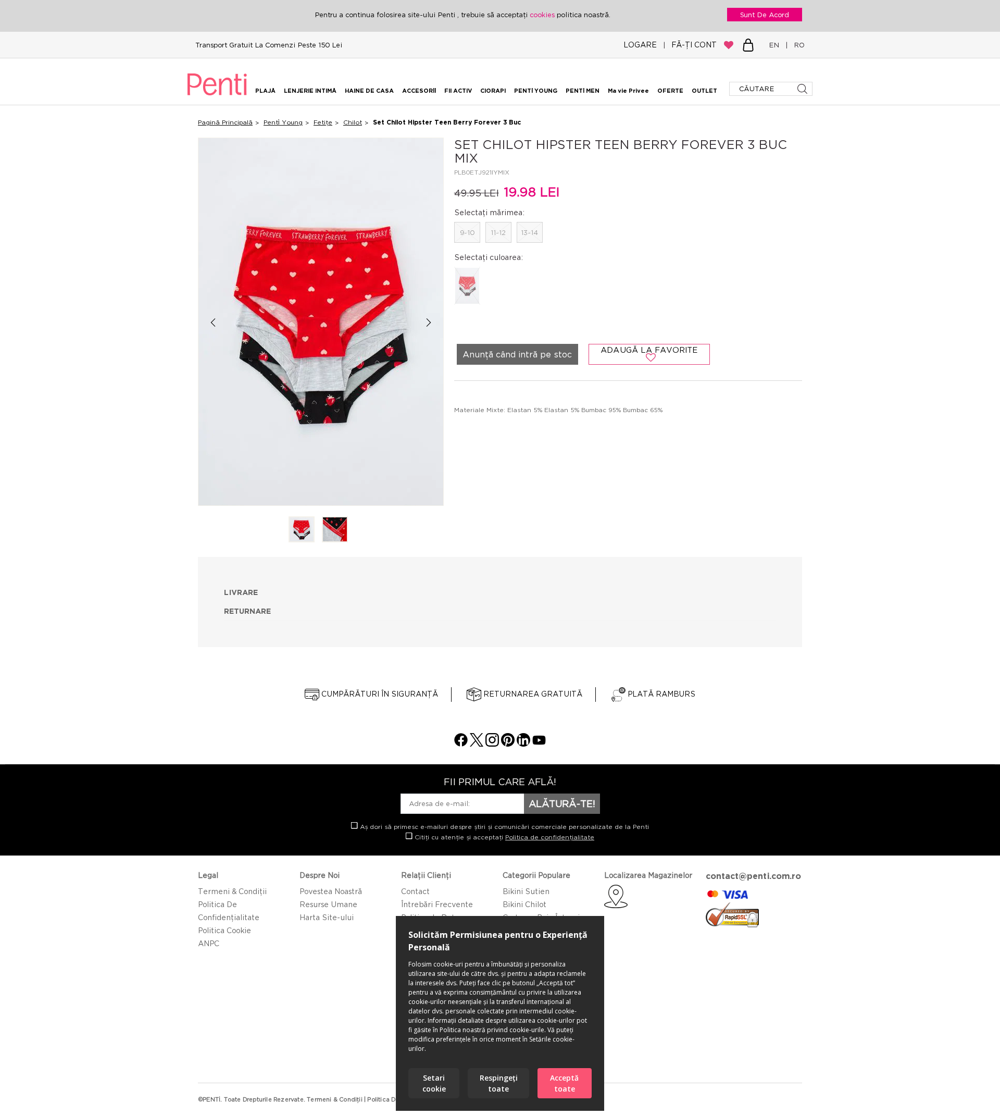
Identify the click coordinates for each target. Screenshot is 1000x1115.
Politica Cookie (224, 930)
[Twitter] (476, 743)
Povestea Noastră (330, 891)
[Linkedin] (523, 743)
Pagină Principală (225, 122)
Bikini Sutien (526, 891)
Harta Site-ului (326, 917)
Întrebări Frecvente (437, 904)
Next (429, 322)
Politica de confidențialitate (549, 837)
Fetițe (323, 122)
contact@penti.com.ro (753, 876)
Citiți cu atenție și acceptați (503, 837)
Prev (213, 322)
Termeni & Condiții (232, 891)
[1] (302, 530)
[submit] (803, 89)
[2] (335, 530)
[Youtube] (539, 743)
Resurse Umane (328, 904)
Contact (415, 891)
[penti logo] (217, 96)
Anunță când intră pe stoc (517, 354)
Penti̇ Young (283, 122)
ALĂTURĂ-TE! (562, 803)
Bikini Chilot (524, 904)
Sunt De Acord (764, 14)
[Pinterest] (508, 743)
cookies (543, 14)
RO (797, 45)
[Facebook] (461, 743)
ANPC (208, 943)
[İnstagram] (492, 743)
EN (776, 45)
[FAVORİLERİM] (728, 45)
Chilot (352, 122)
